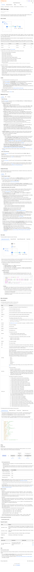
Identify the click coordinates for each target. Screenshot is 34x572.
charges (23, 142)
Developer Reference (9, 4)
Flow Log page (7, 81)
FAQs (20, 4)
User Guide (3, 4)
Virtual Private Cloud (6, 6)
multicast (10, 91)
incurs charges (21, 216)
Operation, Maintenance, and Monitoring (19, 6)
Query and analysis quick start (21, 210)
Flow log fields (13, 49)
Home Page (2, 6)
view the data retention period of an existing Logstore (24, 556)
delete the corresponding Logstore (17, 164)
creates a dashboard (18, 140)
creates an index (11, 140)
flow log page (6, 100)
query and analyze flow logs (15, 181)
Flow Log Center (8, 191)
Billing (15, 4)
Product (32, 12)
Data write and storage (23, 480)
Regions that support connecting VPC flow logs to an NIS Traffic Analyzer (14, 147)
